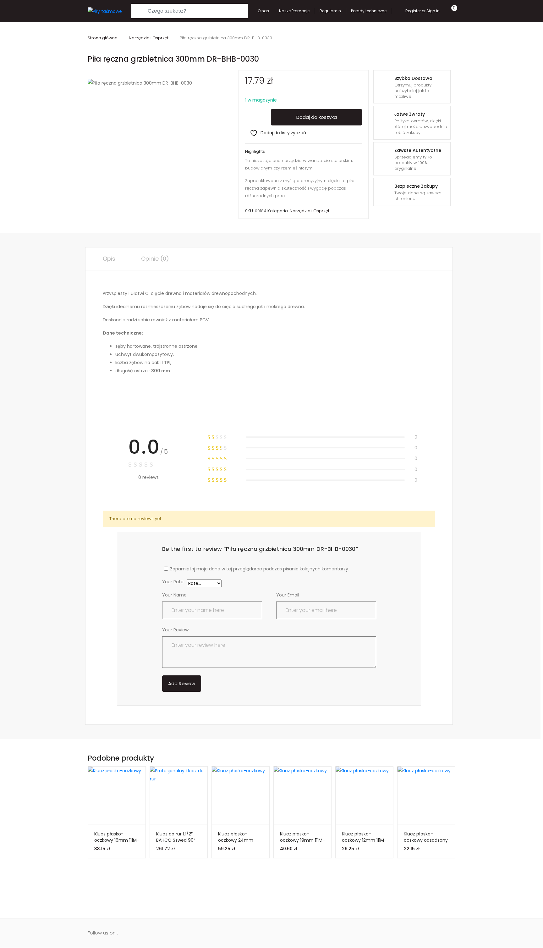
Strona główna (103, 38)
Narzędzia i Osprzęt (148, 38)
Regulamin (330, 11)
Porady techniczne (369, 11)
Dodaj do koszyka (316, 117)
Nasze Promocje (294, 11)
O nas (263, 11)
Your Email (287, 595)
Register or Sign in (422, 11)
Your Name (174, 595)
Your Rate (173, 582)
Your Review (175, 630)
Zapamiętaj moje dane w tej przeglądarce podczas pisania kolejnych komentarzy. (259, 569)
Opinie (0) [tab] (155, 259)
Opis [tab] (109, 259)
